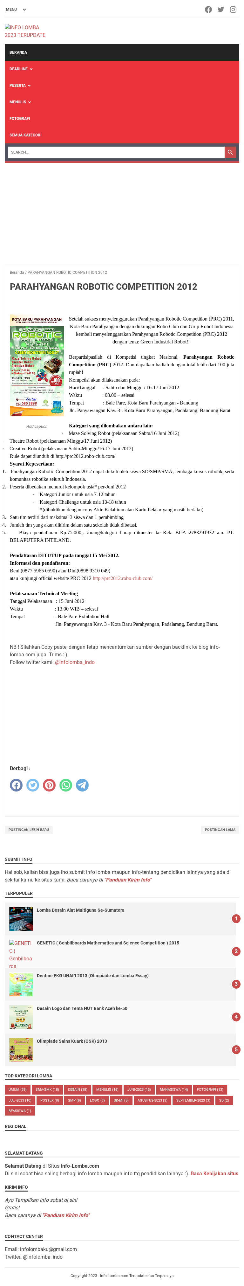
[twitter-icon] (221, 9)
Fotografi (20, 118)
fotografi (210, 1090)
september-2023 (193, 1100)
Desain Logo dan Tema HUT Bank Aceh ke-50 (82, 1008)
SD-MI (121, 1100)
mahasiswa (174, 1090)
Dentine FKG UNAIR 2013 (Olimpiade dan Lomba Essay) (93, 975)
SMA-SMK (47, 1090)
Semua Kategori (26, 135)
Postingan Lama (220, 830)
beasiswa (20, 1111)
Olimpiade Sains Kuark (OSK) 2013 (72, 1041)
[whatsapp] (65, 785)
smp (74, 1100)
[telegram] (82, 785)
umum (18, 1090)
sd (224, 1100)
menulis (107, 1090)
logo (97, 1100)
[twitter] (32, 785)
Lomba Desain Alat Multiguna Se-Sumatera (81, 910)
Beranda (18, 52)
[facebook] (16, 785)
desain (77, 1090)
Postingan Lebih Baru (29, 830)
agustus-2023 (152, 1100)
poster (49, 1100)
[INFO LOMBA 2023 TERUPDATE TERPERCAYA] (28, 31)
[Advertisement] (122, 210)
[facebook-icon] (208, 9)
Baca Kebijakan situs (214, 1174)
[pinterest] (49, 785)
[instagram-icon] (233, 9)
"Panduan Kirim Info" (127, 880)
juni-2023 (139, 1090)
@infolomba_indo (75, 662)
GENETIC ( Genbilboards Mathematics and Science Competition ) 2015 (108, 942)
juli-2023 (20, 1100)
